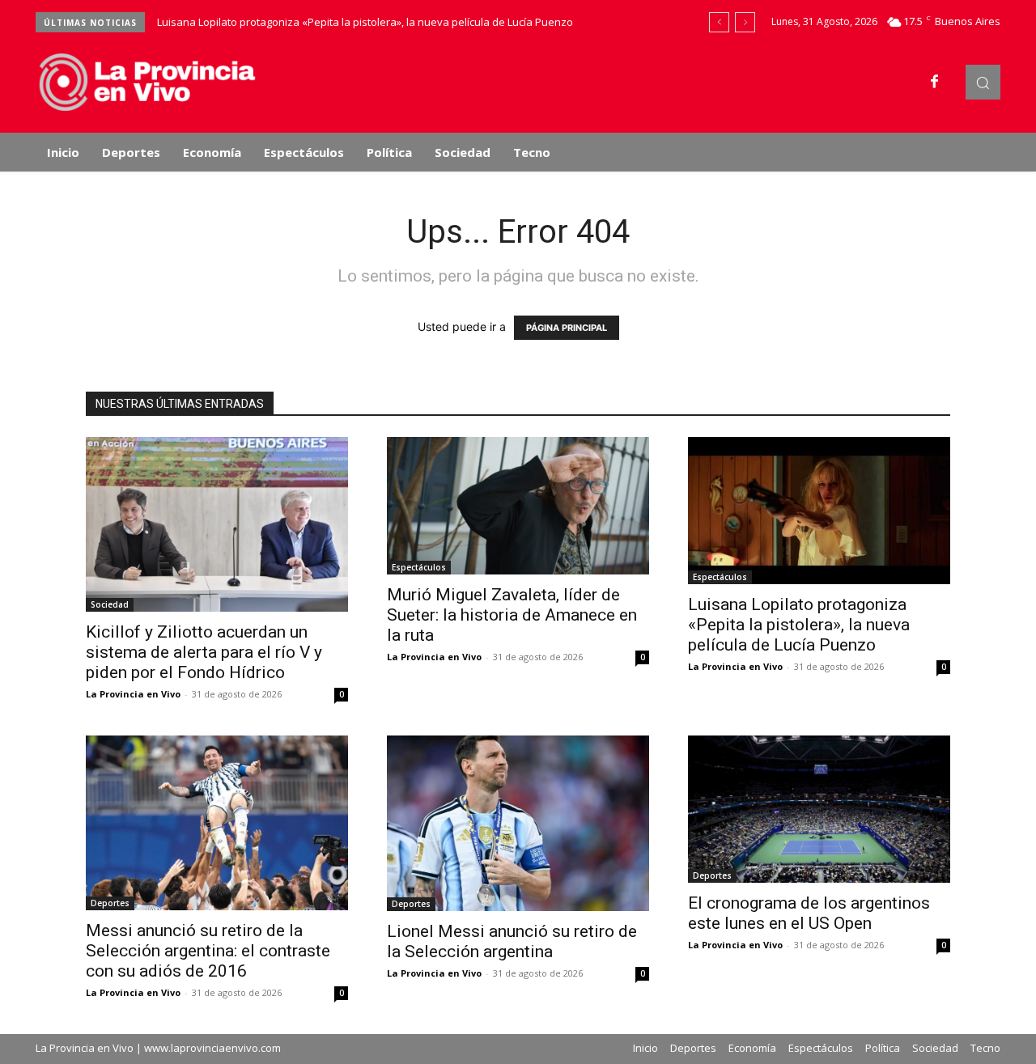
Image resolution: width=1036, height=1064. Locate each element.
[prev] (719, 22)
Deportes (110, 903)
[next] (745, 22)
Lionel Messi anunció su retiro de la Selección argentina (512, 941)
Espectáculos (419, 567)
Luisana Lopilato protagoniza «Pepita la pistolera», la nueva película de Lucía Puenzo (365, 22)
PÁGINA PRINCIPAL (566, 327)
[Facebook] (934, 82)
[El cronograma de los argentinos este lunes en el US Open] (819, 809)
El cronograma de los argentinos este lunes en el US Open (809, 913)
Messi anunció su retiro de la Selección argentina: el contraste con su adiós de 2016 (208, 951)
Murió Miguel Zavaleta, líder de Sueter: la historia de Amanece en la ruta (512, 615)
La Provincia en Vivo (133, 694)
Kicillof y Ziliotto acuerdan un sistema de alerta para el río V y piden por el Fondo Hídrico (204, 652)
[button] (983, 82)
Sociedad (110, 604)
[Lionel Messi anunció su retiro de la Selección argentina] (518, 823)
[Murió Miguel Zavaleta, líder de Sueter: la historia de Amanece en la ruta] (518, 505)
